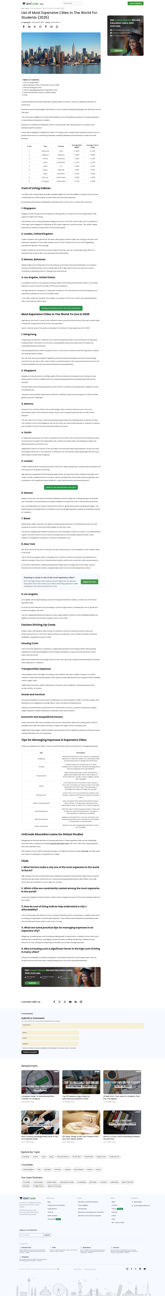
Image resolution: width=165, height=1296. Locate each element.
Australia (47, 1169)
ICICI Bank (26, 1182)
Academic (25, 1157)
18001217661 (137, 1202)
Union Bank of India (67, 1182)
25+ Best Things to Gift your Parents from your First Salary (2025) (80, 1137)
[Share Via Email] (51, 26)
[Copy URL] (57, 26)
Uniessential (52, 1219)
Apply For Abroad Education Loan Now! (61, 487)
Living (26, 8)
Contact (114, 1205)
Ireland (89, 1169)
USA (39, 1169)
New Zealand (78, 1169)
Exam (44, 1157)
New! (58, 1219)
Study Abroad (114, 1157)
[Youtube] (145, 1269)
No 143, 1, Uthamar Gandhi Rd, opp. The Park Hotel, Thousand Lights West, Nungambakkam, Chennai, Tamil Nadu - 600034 (124, 1251)
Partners (114, 1212)
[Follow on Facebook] (54, 1002)
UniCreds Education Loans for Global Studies (40, 92)
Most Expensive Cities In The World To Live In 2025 (41, 85)
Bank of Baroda (127, 1182)
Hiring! (120, 1209)
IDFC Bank (93, 1182)
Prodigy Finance (38, 1186)
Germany (57, 1169)
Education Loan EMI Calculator (88, 1202)
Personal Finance (63, 1157)
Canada (67, 1169)
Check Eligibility (136, 3)
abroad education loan (60, 843)
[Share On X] (34, 26)
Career (35, 1157)
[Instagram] (127, 1269)
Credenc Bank (51, 1182)
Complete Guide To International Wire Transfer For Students (37, 1097)
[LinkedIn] (140, 1269)
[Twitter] (135, 1269)
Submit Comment (30, 1052)
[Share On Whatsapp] (40, 26)
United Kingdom (28, 1169)
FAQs (26, 95)
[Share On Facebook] (23, 26)
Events (114, 1216)
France (98, 1169)
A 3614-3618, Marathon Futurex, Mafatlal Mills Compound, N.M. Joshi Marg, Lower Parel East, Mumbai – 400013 (32, 1251)
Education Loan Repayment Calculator (91, 1212)
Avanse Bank (38, 1182)
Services (50, 1212)
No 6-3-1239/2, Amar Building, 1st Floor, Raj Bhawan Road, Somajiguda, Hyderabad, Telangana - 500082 (92, 1251)
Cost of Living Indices (31, 83)
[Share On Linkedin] (29, 26)
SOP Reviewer (82, 1209)
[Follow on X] (59, 1002)
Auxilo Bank (114, 1182)
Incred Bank (81, 1182)
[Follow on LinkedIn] (75, 1002)
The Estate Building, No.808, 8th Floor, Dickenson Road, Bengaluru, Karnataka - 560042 (33, 1260)
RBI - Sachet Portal (118, 1222)
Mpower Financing (54, 1186)
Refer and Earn (52, 1216)
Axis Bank (26, 1186)
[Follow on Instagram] (81, 1002)
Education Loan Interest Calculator (89, 1216)
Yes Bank (103, 1182)
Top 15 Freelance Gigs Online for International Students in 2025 (76, 1097)
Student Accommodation (56, 1205)
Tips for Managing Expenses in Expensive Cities (40, 90)
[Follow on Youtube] (70, 1002)
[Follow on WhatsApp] (65, 1002)
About (114, 1202)
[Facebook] (131, 1269)
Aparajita (26, 22)
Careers (114, 1209)
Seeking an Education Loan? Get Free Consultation (61, 308)
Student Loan (101, 1157)
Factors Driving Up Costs (33, 87)
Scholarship (89, 1157)
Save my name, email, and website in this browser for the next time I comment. (49, 1048)
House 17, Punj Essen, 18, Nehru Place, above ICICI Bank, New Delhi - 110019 (63, 1250)
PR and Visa (77, 1157)
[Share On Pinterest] (46, 26)
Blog (22, 8)
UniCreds (84, 851)
